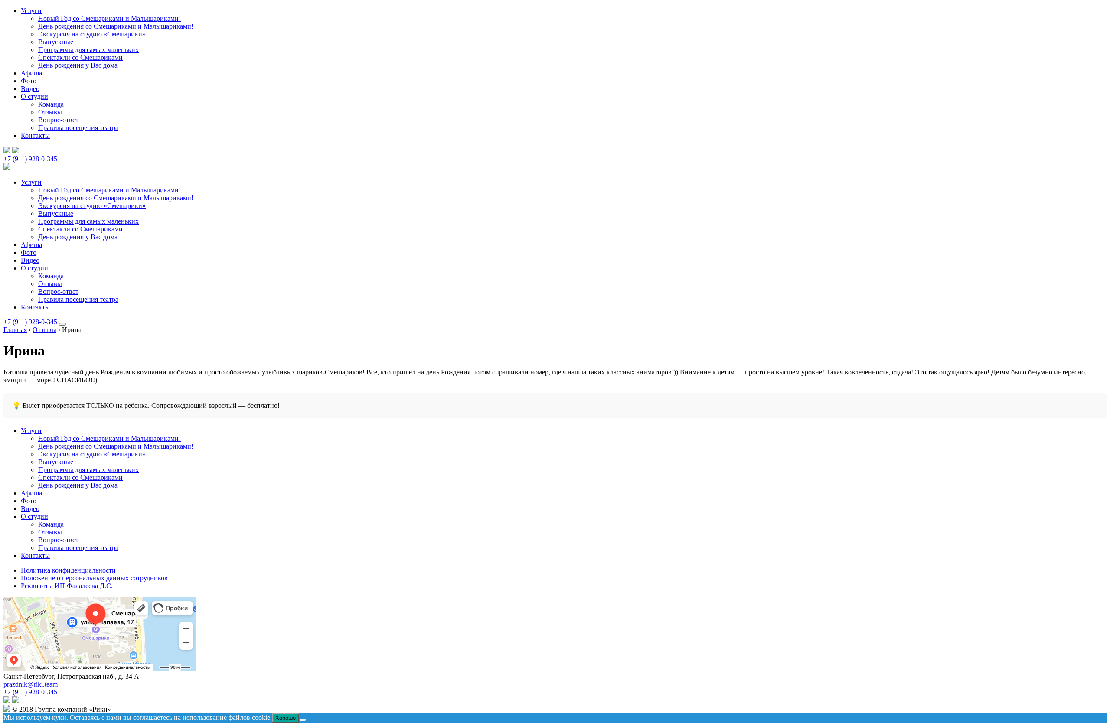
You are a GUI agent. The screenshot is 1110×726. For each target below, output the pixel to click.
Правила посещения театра (78, 127)
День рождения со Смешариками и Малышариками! (115, 26)
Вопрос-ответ (58, 120)
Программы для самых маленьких (88, 49)
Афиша (31, 73)
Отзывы (50, 112)
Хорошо (285, 718)
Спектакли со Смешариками (80, 57)
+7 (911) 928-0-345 (30, 159)
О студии (34, 96)
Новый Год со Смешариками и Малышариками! (109, 18)
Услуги (31, 10)
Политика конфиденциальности (68, 570)
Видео (30, 88)
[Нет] (302, 720)
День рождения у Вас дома (78, 65)
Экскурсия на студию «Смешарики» (92, 34)
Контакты (35, 135)
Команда (51, 104)
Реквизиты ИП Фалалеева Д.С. (67, 585)
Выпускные (55, 42)
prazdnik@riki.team (30, 684)
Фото (28, 81)
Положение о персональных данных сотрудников (94, 578)
